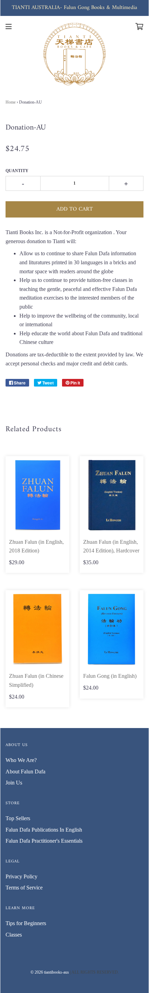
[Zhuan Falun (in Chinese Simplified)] (37, 629)
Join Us (14, 783)
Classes (14, 935)
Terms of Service (24, 887)
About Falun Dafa (25, 771)
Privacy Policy (21, 876)
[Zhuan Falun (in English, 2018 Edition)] (37, 495)
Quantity (17, 170)
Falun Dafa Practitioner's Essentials (44, 841)
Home (11, 102)
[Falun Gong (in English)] (111, 629)
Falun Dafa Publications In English (44, 830)
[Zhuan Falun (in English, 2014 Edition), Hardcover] (111, 495)
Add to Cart (74, 209)
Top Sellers (18, 818)
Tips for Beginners (26, 923)
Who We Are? (21, 760)
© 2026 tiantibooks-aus (49, 972)
